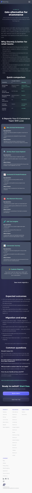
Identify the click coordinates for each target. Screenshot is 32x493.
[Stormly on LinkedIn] (4, 478)
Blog (4, 460)
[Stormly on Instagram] (4, 481)
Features (4, 412)
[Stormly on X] (8, 478)
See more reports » (21, 282)
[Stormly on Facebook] (6, 478)
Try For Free (5, 419)
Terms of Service (6, 473)
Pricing (4, 417)
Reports (4, 424)
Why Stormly (15, 412)
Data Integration (6, 427)
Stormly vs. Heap (15, 434)
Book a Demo (5, 422)
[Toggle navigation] (29, 2)
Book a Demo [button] (16, 393)
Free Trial (5, 414)
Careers (4, 463)
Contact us (5, 475)
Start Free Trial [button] (16, 399)
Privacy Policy (5, 465)
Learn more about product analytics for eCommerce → (14, 380)
